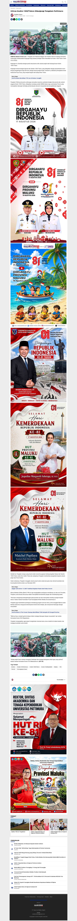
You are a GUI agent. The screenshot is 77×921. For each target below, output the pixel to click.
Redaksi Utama (18, 14)
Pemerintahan (66, 5)
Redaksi (47, 896)
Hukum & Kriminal (20, 5)
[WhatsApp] (16, 19)
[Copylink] (21, 19)
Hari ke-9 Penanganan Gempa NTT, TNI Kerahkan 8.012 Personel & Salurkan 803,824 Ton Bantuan (38, 877)
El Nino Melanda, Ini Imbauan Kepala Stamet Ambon (28, 843)
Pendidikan (29, 5)
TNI (60, 666)
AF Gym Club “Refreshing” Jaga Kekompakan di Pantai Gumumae (32, 848)
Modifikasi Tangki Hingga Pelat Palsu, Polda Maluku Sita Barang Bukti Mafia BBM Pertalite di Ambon (39, 858)
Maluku (56, 666)
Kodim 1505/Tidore (34, 666)
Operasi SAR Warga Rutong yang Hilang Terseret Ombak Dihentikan (33, 852)
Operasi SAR (50, 5)
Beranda (13, 8)
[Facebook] (12, 19)
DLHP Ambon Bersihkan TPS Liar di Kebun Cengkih (26, 78)
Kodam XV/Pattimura (22, 666)
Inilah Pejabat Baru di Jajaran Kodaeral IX (59, 832)
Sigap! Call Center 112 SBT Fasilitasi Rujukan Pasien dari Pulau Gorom (32, 588)
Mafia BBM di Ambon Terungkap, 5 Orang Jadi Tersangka (30, 867)
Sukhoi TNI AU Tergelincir (18, 831)
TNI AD (13, 669)
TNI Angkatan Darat (22, 669)
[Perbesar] (38, 53)
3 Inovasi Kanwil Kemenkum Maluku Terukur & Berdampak (30, 872)
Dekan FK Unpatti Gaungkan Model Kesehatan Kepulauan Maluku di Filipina (35, 882)
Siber (51, 896)
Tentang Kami (40, 896)
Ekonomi (43, 5)
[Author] (12, 15)
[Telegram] (19, 19)
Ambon (13, 666)
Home (12, 5)
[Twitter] (14, 19)
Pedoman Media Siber (30, 896)
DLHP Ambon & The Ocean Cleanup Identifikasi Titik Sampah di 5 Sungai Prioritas (35, 612)
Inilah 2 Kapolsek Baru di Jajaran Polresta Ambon (38, 832)
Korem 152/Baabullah (46, 666)
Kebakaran (58, 5)
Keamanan (36, 5)
